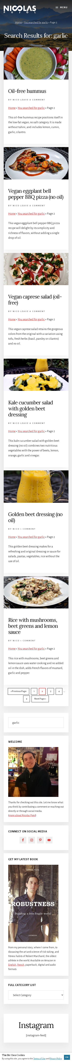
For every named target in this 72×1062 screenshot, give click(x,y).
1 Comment (28, 529)
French (20, 964)
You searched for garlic (36, 22)
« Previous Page (18, 692)
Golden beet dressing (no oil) (35, 517)
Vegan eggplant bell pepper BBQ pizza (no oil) (35, 194)
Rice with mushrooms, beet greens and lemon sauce (33, 626)
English (12, 964)
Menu (64, 7)
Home (18, 22)
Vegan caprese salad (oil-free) (35, 299)
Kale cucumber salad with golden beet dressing (30, 408)
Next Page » (40, 699)
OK (67, 1057)
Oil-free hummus (27, 91)
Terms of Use (39, 1058)
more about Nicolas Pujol (22, 815)
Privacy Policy (56, 1058)
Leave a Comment (32, 100)
